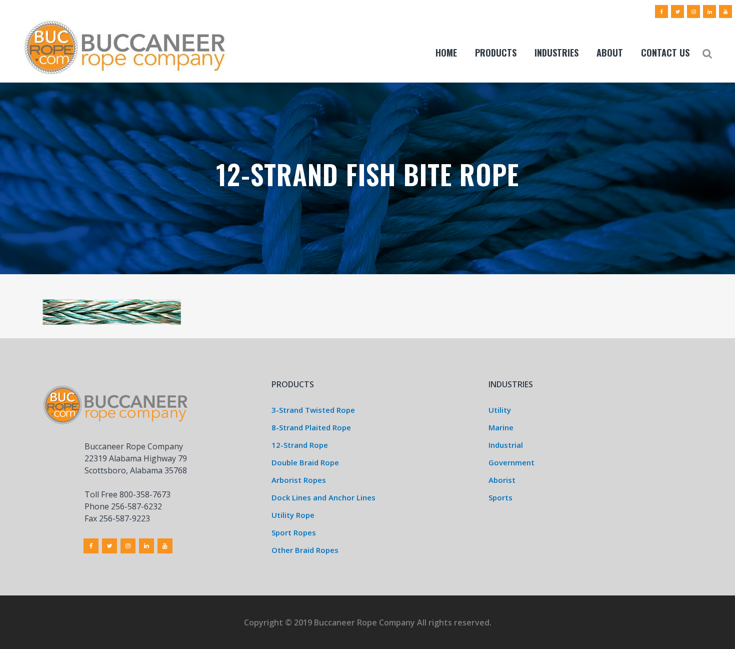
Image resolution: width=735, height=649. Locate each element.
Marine (501, 427)
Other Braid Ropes (305, 550)
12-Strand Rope (300, 445)
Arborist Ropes (299, 480)
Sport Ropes (294, 532)
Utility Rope (293, 515)
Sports (500, 497)
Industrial (505, 445)
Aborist (502, 480)
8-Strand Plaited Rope (311, 427)
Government (511, 462)
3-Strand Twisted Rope (313, 410)
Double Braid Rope (305, 462)
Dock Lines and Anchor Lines (324, 497)
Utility (499, 410)
